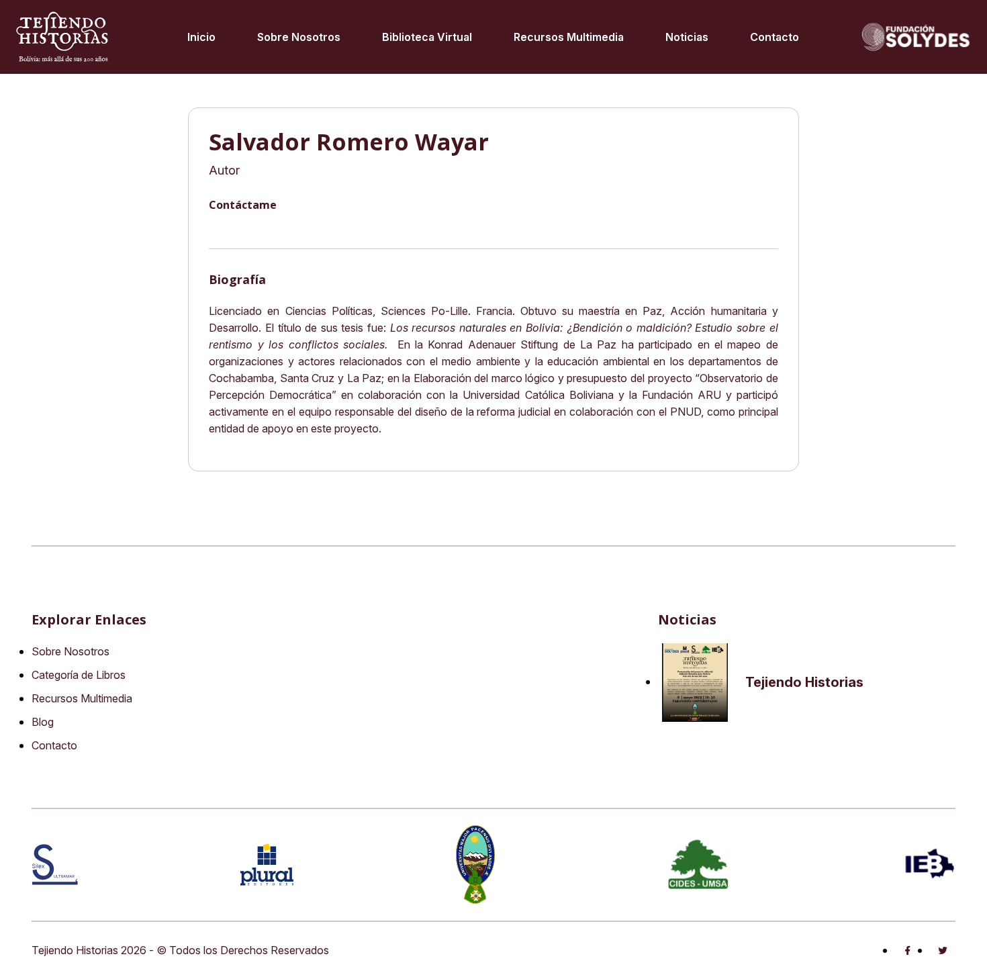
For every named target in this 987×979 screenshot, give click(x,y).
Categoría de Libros (79, 675)
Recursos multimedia (569, 37)
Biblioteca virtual (427, 37)
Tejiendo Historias (804, 682)
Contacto (774, 37)
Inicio (201, 37)
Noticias (686, 37)
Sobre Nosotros (298, 37)
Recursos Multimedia (82, 698)
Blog (43, 722)
